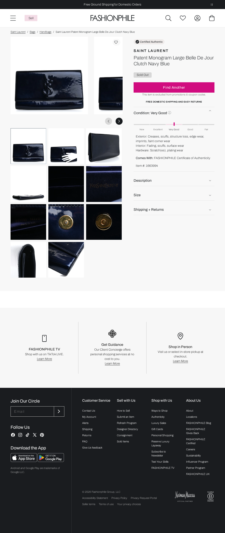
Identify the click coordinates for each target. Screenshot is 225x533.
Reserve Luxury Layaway (160, 443)
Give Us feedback (92, 447)
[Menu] (13, 18)
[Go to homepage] (112, 18)
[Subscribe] (59, 411)
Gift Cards (157, 429)
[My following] (183, 18)
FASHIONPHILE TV (162, 467)
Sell (31, 18)
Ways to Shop (159, 410)
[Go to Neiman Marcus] (185, 496)
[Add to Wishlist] (116, 42)
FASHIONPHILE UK (198, 474)
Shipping (87, 429)
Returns (86, 435)
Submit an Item (125, 416)
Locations (191, 416)
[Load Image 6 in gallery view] (104, 184)
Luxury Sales (158, 423)
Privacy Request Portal (144, 498)
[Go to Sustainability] (210, 496)
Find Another (174, 87)
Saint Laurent (18, 31)
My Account (89, 416)
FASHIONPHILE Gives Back (195, 431)
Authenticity (158, 416)
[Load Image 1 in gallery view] (28, 146)
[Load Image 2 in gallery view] (66, 146)
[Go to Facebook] (13, 434)
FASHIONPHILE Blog (198, 423)
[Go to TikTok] (27, 434)
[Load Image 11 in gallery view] (66, 260)
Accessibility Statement (95, 498)
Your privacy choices (129, 504)
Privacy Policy (119, 498)
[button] (168, 18)
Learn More (44, 359)
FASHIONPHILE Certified (195, 441)
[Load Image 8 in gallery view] (66, 222)
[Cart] (212, 18)
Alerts (85, 423)
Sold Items (123, 441)
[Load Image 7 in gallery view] (28, 222)
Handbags (45, 31)
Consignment (124, 435)
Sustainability (193, 455)
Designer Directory (127, 429)
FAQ (84, 441)
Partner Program (195, 467)
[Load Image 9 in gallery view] (104, 222)
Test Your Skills (160, 461)
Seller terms (88, 504)
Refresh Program (126, 423)
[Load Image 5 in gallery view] (66, 184)
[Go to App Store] (24, 461)
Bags (32, 31)
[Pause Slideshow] (211, 4)
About (189, 410)
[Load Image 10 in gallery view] (28, 260)
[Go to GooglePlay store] (51, 461)
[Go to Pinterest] (42, 434)
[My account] (197, 18)
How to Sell (123, 410)
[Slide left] (108, 121)
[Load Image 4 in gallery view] (28, 184)
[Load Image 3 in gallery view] (104, 146)
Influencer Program (197, 461)
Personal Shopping (162, 435)
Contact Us (88, 410)
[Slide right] (119, 121)
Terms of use (106, 504)
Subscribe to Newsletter (158, 453)
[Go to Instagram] (20, 434)
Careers (190, 449)
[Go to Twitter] (34, 434)
